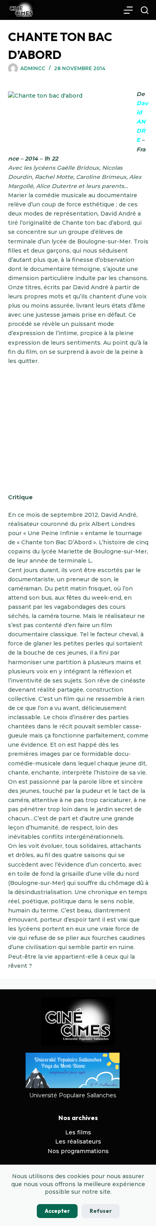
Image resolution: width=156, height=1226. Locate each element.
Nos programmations (78, 1151)
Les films (78, 1132)
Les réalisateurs (78, 1141)
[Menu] (128, 10)
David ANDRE (142, 121)
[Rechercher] (144, 10)
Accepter (57, 1211)
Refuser (101, 1211)
